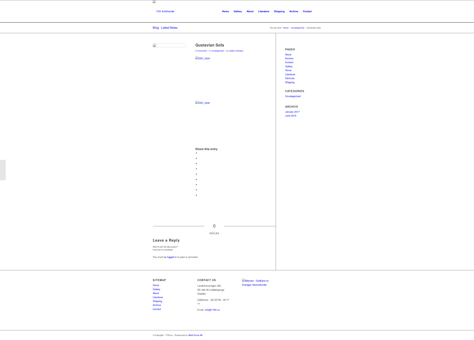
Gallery (289, 66)
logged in (172, 257)
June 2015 (290, 115)
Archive (289, 58)
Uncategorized (217, 50)
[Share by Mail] (200, 195)
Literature (290, 74)
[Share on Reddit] (200, 190)
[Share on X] (200, 158)
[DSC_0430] (169, 60)
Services (290, 78)
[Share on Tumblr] (200, 179)
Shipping (289, 82)
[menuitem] (225, 11)
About (288, 54)
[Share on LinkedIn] (200, 174)
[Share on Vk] (200, 184)
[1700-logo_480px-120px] (163, 11)
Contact (289, 62)
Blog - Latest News (165, 27)
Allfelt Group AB (195, 335)
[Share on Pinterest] (200, 169)
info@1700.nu (212, 309)
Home (288, 70)
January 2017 (292, 111)
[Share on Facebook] (200, 153)
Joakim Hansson (236, 50)
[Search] (317, 11)
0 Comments (201, 50)
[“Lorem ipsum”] (3, 170)
